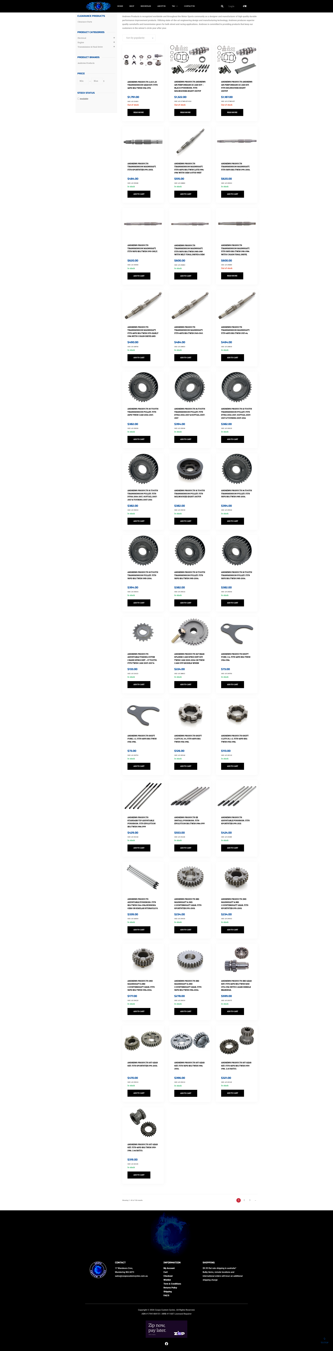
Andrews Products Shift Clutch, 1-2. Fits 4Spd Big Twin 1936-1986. (235, 739)
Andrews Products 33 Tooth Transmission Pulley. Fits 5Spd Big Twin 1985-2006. (142, 575)
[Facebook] (166, 1343)
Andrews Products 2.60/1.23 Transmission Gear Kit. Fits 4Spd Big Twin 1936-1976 (142, 85)
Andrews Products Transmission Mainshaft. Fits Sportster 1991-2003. (141, 167)
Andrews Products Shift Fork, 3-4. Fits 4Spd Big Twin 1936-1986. (235, 657)
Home (120, 6)
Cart (166, 1272)
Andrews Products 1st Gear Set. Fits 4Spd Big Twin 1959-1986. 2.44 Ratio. (142, 1147)
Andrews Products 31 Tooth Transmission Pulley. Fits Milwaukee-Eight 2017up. (189, 494)
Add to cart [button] (138, 194)
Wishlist (167, 1280)
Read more (138, 112)
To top (324, 1343)
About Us (161, 6)
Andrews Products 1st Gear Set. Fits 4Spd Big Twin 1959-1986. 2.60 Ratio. (236, 1066)
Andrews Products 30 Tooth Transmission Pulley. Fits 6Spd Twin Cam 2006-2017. (142, 412)
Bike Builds (146, 6)
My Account (169, 1268)
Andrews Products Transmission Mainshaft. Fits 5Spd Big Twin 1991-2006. (235, 167)
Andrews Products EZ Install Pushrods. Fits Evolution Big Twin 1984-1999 (189, 820)
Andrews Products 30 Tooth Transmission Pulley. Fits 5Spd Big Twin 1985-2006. (236, 575)
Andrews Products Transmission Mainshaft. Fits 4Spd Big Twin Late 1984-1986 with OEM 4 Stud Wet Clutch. (189, 170)
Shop (131, 6)
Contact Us (189, 6)
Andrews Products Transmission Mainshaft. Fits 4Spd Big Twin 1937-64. (235, 330)
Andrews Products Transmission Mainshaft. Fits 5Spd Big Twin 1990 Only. (142, 248)
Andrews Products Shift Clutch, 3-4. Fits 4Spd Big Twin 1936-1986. (188, 739)
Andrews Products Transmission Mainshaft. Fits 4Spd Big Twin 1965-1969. (188, 330)
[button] (222, 6)
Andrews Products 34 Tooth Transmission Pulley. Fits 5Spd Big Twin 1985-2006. (236, 494)
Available (84, 99)
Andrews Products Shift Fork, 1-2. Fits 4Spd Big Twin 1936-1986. (142, 739)
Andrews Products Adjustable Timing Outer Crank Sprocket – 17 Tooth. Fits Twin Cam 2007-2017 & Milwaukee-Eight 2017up (142, 660)
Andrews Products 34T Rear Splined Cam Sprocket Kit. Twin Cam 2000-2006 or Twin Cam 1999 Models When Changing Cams (189, 660)
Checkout (168, 1276)
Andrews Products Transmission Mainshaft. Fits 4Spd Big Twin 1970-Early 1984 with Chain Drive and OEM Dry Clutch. (142, 333)
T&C (173, 6)
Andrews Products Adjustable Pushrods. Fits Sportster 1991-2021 (235, 820)
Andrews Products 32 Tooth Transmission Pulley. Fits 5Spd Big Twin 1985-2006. (189, 575)
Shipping (168, 1291)
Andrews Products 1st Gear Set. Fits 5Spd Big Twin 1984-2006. (189, 1066)
